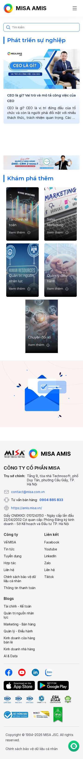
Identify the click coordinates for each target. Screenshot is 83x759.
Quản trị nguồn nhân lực (19, 615)
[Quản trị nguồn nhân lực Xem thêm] (22, 270)
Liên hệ (9, 570)
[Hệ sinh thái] (50, 453)
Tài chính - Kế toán (17, 606)
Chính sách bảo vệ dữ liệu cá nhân (20, 579)
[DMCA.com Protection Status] (67, 699)
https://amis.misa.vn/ (26, 508)
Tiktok (49, 577)
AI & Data (11, 656)
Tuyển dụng (12, 556)
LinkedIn (50, 556)
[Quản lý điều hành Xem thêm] (61, 270)
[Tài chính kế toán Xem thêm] (22, 214)
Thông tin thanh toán (20, 588)
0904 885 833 (51, 500)
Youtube (50, 549)
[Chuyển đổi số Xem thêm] (42, 326)
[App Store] (19, 685)
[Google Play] (53, 685)
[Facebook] (8, 672)
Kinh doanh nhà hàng (19, 649)
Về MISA (10, 542)
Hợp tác (10, 563)
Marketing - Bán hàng (20, 624)
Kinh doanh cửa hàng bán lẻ (19, 640)
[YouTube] (22, 672)
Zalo (47, 563)
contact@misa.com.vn (28, 492)
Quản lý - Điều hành (18, 631)
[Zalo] (48, 672)
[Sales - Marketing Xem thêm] (61, 214)
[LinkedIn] (35, 672)
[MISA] (14, 453)
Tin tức (9, 549)
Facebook (51, 542)
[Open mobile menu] (74, 8)
